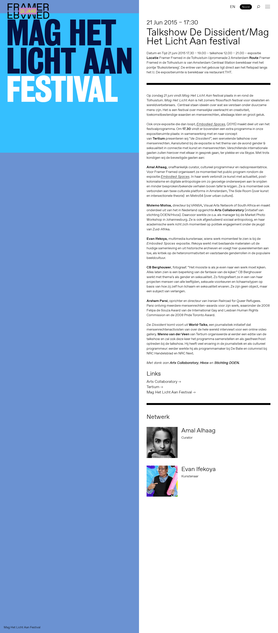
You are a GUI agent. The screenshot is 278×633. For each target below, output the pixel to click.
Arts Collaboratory (162, 381)
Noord (245, 7)
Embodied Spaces (210, 124)
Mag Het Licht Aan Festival (169, 392)
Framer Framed (28, 11)
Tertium (153, 386)
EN (232, 6)
